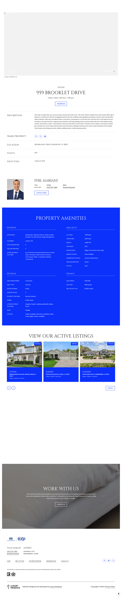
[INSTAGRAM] (113, 560)
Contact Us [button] (61, 504)
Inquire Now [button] (61, 104)
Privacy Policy (110, 587)
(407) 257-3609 (52, 187)
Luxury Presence (56, 587)
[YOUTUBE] (108, 560)
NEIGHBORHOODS (51, 561)
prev (10, 71)
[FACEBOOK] (104, 560)
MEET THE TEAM (19, 561)
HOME (8, 561)
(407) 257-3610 (12, 551)
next (15, 71)
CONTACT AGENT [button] (41, 193)
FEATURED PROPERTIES (35, 561)
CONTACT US (65, 561)
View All (110, 388)
